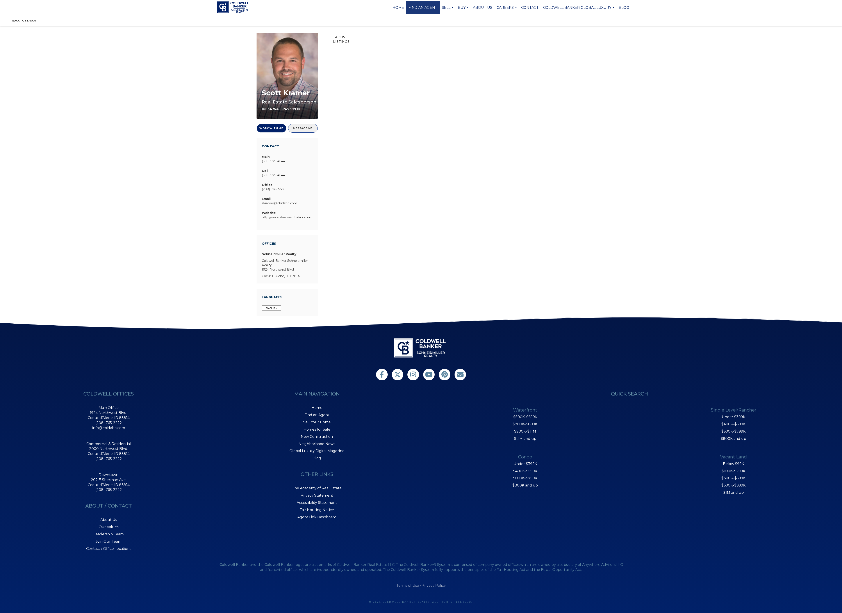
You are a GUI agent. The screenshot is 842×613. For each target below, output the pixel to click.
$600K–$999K (733, 485)
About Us (482, 7)
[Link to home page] (234, 7)
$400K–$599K (525, 471)
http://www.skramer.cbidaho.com (287, 217)
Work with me (271, 128)
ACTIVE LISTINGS (341, 39)
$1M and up (733, 492)
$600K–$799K (525, 478)
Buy (464, 9)
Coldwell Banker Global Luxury (579, 9)
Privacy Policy (434, 585)
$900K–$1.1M (525, 431)
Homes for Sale (317, 429)
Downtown (108, 475)
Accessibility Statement (317, 503)
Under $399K (525, 464)
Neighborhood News (317, 444)
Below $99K (733, 464)
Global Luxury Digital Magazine (316, 451)
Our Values (108, 527)
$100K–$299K (733, 471)
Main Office (109, 408)
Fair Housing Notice (317, 510)
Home (398, 7)
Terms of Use (407, 585)
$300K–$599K (733, 478)
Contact (530, 7)
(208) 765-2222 (273, 189)
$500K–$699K (525, 417)
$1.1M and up (525, 439)
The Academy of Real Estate (317, 488)
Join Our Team (108, 541)
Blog (624, 7)
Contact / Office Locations (108, 549)
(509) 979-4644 (273, 161)
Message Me (303, 128)
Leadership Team (109, 534)
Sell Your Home (317, 422)
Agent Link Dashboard (317, 517)
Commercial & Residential (108, 444)
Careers (507, 9)
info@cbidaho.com (108, 428)
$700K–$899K (525, 424)
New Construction (317, 437)
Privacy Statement (317, 495)
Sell (448, 9)
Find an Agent (423, 7)
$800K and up (525, 485)
